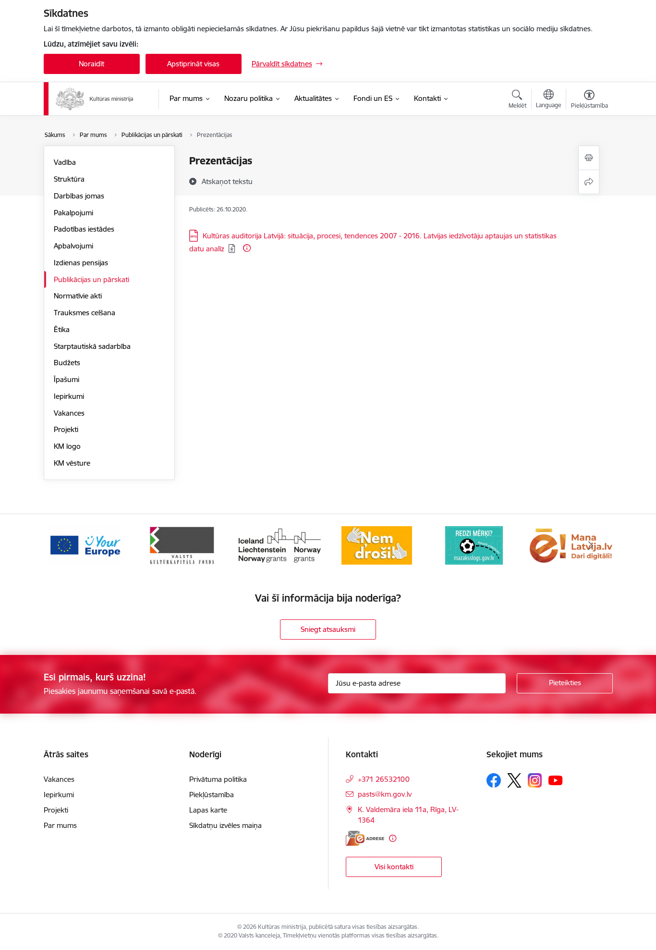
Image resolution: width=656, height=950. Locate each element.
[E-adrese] (365, 838)
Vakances (69, 413)
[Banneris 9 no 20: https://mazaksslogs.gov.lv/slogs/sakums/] (474, 544)
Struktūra (69, 179)
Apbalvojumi (73, 245)
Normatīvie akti (78, 295)
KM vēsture (72, 463)
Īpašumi (66, 379)
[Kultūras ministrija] (95, 99)
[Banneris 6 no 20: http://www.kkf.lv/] (182, 544)
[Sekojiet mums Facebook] (493, 780)
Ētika (62, 329)
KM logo (67, 446)
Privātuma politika (218, 779)
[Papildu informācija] (247, 248)
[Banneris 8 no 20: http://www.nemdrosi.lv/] (376, 544)
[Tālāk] (590, 545)
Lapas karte (208, 809)
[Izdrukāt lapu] (589, 158)
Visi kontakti (394, 866)
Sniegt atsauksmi (328, 629)
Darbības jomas (79, 195)
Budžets (67, 362)
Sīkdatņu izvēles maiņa (225, 825)
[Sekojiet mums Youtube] (555, 780)
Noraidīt (91, 63)
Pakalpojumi (73, 212)
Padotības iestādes (84, 229)
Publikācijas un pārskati (91, 279)
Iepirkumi (69, 396)
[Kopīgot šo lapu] (589, 182)
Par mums (60, 825)
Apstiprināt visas (193, 63)
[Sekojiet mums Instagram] (535, 780)
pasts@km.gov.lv (385, 794)
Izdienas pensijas (81, 262)
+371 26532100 (384, 779)
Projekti (66, 429)
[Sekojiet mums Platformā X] (514, 780)
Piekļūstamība (211, 794)
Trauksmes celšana (84, 312)
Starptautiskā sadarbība (92, 346)
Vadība (65, 162)
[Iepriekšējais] (65, 545)
